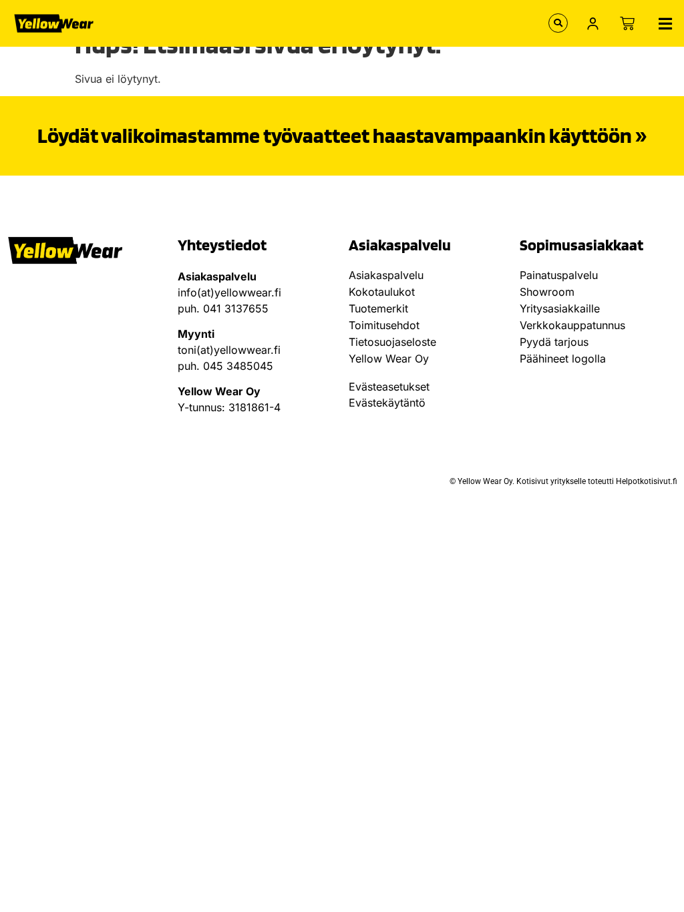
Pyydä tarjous (554, 342)
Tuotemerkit (378, 308)
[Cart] (627, 23)
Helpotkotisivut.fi (646, 481)
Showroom (547, 291)
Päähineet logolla (563, 358)
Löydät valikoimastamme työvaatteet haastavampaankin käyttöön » (342, 135)
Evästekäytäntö (387, 402)
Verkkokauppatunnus (572, 325)
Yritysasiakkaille (560, 308)
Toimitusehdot (384, 325)
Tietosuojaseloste (392, 342)
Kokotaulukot (382, 291)
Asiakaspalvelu (386, 275)
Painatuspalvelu (559, 275)
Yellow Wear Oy (389, 358)
